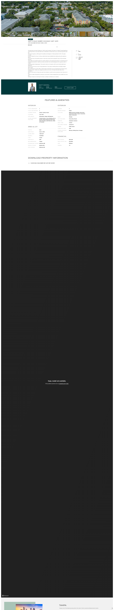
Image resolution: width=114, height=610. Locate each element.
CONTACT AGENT (70, 87)
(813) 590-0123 (49, 88)
